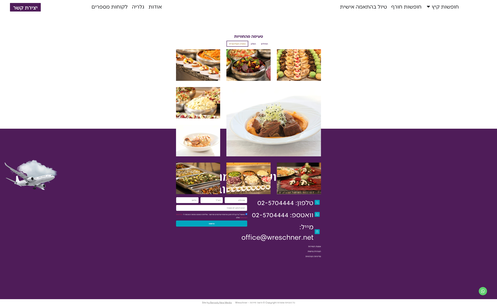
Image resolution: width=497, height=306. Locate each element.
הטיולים (264, 43)
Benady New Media (221, 302)
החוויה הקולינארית (237, 43)
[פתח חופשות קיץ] (428, 6)
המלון (253, 43)
